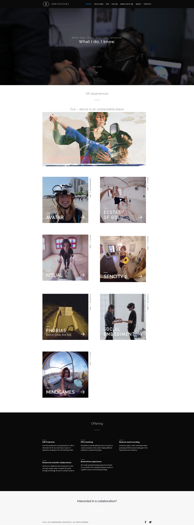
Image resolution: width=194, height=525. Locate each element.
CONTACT (148, 4)
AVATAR (115, 4)
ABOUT (138, 4)
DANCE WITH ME (126, 4)
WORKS (89, 4)
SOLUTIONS (98, 4)
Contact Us (97, 508)
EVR (107, 4)
